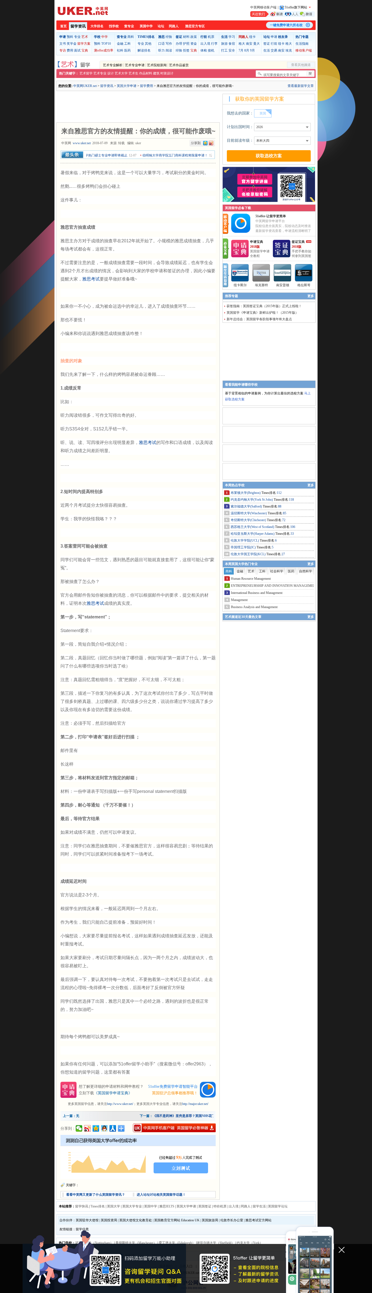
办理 (179, 44)
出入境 (205, 44)
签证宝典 (298, 242)
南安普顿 (282, 285)
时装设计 (166, 73)
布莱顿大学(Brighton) (246, 493)
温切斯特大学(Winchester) (249, 513)
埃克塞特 (261, 285)
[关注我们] (282, 14)
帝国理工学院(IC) (244, 547)
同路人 (174, 26)
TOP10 (106, 44)
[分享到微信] (79, 1128)
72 (283, 520)
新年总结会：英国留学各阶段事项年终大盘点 (259, 319)
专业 (77, 37)
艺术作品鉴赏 (179, 65)
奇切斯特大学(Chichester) (249, 520)
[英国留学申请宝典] (240, 256)
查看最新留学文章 (301, 86)
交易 (274, 50)
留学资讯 (78, 26)
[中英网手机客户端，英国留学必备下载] (174, 1127)
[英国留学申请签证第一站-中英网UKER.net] (83, 11)
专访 (62, 50)
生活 (266, 50)
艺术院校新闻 (157, 65)
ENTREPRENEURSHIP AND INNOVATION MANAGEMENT (274, 586)
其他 (148, 44)
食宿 (231, 44)
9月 (252, 50)
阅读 (169, 50)
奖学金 (72, 44)
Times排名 (97, 1206)
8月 (246, 50)
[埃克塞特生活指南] (261, 273)
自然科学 (305, 571)
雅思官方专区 (195, 26)
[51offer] (242, 232)
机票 (211, 37)
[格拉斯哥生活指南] (304, 273)
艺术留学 (86, 73)
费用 (70, 50)
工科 (127, 44)
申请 (274, 37)
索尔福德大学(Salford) (247, 506)
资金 (193, 44)
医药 (127, 50)
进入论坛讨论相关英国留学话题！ (161, 1195)
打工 (224, 50)
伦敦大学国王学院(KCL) (248, 554)
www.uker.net (82, 143)
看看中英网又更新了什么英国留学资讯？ (95, 1195)
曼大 (256, 44)
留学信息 (82, 1229)
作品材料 (145, 73)
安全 (231, 50)
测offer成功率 (103, 50)
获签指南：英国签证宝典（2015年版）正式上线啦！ (264, 306)
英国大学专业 (132, 1206)
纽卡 (252, 37)
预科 (70, 37)
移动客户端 (303, 50)
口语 (161, 44)
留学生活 (259, 1206)
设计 (110, 73)
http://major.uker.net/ (195, 1104)
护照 (186, 44)
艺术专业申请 (135, 65)
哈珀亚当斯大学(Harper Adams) (253, 534)
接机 (211, 50)
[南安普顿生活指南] (282, 273)
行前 (274, 44)
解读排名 (144, 50)
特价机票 (220, 1206)
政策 (193, 37)
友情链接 (65, 1229)
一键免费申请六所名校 (286, 25)
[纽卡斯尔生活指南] (240, 273)
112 (279, 493)
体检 (203, 50)
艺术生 (133, 73)
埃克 (288, 50)
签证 (266, 44)
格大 (242, 44)
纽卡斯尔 (240, 285)
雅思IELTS (166, 1206)
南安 (249, 44)
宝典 (84, 50)
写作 (169, 44)
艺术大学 (121, 73)
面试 (77, 50)
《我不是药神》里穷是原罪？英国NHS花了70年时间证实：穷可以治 (202, 1116)
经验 (169, 37)
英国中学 (146, 26)
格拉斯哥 (303, 285)
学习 (231, 37)
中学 (104, 37)
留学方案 (83, 44)
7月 (241, 50)
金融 (120, 44)
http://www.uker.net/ (120, 1104)
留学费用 (146, 86)
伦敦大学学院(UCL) (245, 540)
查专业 (129, 26)
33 (292, 534)
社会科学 (276, 571)
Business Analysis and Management (254, 607)
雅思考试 (91, 279)
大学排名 (96, 26)
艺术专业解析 (113, 65)
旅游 (224, 44)
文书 (62, 44)
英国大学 (113, 1206)
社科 (120, 50)
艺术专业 (99, 73)
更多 (310, 296)
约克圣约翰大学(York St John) (252, 500)
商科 (130, 37)
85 (284, 513)
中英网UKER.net (85, 86)
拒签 (186, 50)
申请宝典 (256, 242)
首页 (63, 26)
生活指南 (302, 44)
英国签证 (204, 1206)
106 (292, 527)
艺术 (84, 37)
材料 (186, 37)
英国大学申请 (126, 86)
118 (291, 500)
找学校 (114, 26)
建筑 (156, 73)
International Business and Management (256, 593)
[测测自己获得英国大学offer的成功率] (138, 1157)
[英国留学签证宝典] (281, 256)
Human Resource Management (251, 579)
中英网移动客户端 (263, 7)
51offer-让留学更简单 (270, 216)
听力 (161, 50)
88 (279, 506)
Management (239, 600)
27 (283, 554)
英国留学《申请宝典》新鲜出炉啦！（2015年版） (262, 313)
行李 (214, 44)
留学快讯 (81, 1206)
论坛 (161, 26)
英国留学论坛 (278, 1206)
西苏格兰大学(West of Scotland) (253, 527)
